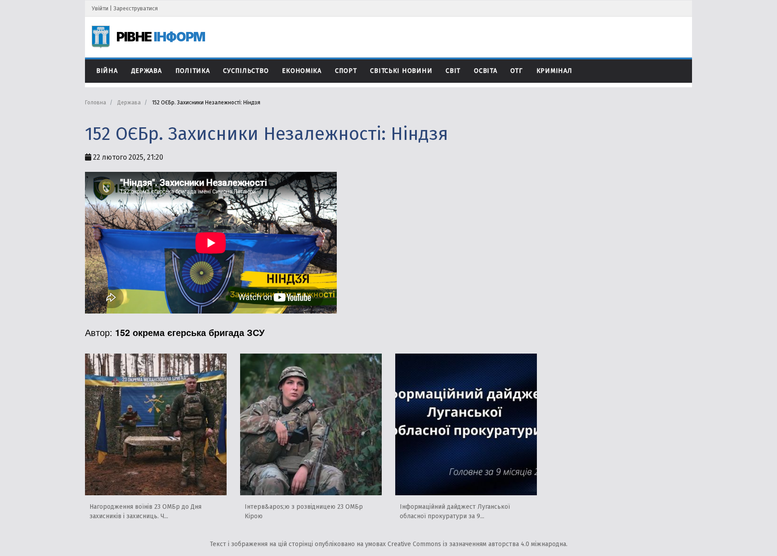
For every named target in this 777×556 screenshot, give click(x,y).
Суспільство (245, 71)
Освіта (485, 71)
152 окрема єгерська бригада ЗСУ (189, 332)
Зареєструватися (135, 8)
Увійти (100, 8)
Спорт (346, 71)
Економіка (301, 71)
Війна (107, 71)
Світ (453, 71)
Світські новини (401, 71)
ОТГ (516, 71)
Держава (146, 71)
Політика (192, 71)
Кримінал (554, 71)
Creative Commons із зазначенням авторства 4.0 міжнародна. (477, 544)
